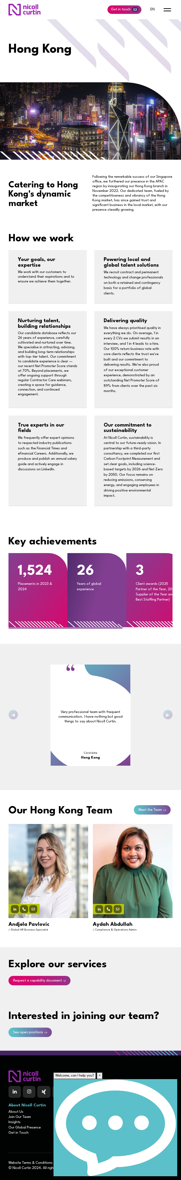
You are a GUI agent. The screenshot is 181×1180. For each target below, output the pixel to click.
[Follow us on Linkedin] (14, 1092)
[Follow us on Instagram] (29, 1092)
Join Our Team (19, 1117)
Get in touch (121, 9)
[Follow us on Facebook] (43, 1092)
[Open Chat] (115, 1127)
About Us (15, 1112)
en (152, 9)
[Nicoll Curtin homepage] (24, 10)
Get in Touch (18, 1133)
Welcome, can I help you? (74, 1075)
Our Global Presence (24, 1127)
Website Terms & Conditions (30, 1163)
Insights (14, 1122)
